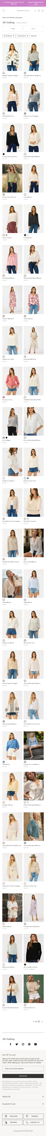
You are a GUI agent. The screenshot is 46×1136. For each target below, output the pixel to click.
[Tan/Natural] (25, 681)
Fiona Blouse (28, 238)
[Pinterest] (29, 1044)
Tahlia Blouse (28, 602)
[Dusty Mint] (28, 802)
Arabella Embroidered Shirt (32, 400)
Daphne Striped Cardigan (10, 75)
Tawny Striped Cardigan (9, 683)
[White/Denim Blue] (25, 559)
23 (38, 1021)
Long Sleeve (21, 36)
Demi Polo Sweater (30, 521)
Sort (32, 29)
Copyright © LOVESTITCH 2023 (23, 1131)
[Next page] (42, 1021)
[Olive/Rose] (3, 194)
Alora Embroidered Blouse (32, 683)
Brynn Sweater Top (30, 481)
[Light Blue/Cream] (25, 437)
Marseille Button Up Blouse (32, 75)
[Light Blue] (25, 600)
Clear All (33, 36)
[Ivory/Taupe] (3, 73)
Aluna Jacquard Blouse (9, 724)
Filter (13, 29)
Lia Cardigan (6, 440)
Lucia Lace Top (7, 400)
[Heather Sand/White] (3, 681)
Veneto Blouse (28, 319)
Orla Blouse (6, 764)
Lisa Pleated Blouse (8, 278)
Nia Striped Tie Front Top (32, 724)
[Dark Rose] (3, 397)
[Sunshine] (3, 802)
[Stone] (25, 519)
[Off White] (3, 478)
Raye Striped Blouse (30, 562)
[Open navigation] (3, 11)
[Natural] (25, 154)
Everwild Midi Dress (30, 359)
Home (4, 17)
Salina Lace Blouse (8, 643)
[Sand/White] (25, 721)
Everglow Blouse (7, 805)
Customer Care (9, 1104)
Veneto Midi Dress (8, 319)
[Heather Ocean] (28, 478)
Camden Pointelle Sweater (10, 562)
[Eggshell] (28, 235)
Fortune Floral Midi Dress (32, 926)
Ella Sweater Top (29, 643)
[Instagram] (23, 1044)
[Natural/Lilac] (25, 924)
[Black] (25, 73)
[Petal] (25, 194)
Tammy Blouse (7, 926)
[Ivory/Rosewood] (25, 356)
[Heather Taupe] (3, 519)
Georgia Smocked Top (9, 156)
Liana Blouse (28, 197)
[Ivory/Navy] (25, 762)
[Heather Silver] (28, 519)
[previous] (2, 2)
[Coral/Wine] (3, 316)
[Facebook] (10, 1044)
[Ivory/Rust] (3, 113)
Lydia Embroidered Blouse (32, 156)
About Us (6, 1096)
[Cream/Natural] (25, 397)
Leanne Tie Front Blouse (31, 764)
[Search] (35, 11)
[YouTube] (35, 1044)
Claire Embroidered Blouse (32, 805)
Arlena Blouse (6, 602)
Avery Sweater (7, 238)
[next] (44, 2)
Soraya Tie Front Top (9, 197)
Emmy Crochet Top (30, 886)
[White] (28, 194)
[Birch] (3, 235)
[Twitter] (17, 1044)
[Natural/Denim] (3, 721)
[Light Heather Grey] (25, 640)
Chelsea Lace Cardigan (31, 116)
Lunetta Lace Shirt (8, 359)
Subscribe (23, 1076)
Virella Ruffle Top (8, 116)
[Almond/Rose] (3, 843)
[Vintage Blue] (25, 843)
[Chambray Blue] (3, 762)
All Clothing (10, 17)
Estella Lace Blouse (8, 481)
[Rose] (6, 235)
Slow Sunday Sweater (30, 967)
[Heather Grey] (25, 113)
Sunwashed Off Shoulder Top (11, 845)
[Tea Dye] (3, 600)
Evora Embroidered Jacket (10, 1008)
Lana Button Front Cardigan (11, 521)
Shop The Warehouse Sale (35, 3)
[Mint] (3, 964)
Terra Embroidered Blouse (32, 845)
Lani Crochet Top (29, 1008)
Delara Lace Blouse (8, 967)
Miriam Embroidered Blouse (32, 278)
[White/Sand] (25, 275)
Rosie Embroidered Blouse (32, 440)
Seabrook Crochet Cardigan (11, 886)
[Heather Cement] (3, 559)
